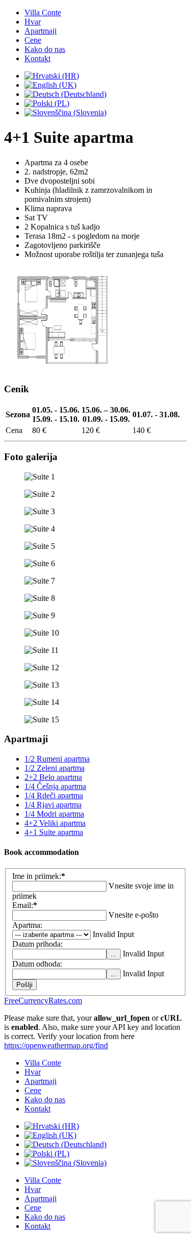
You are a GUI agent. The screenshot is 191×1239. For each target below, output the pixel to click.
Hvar (32, 21)
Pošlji (24, 985)
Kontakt (37, 58)
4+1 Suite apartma (53, 832)
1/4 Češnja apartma (55, 786)
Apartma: (27, 925)
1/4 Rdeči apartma (53, 795)
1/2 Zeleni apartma (54, 768)
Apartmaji (40, 31)
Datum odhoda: (37, 963)
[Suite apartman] (62, 369)
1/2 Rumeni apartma (57, 758)
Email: (24, 905)
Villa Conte (42, 12)
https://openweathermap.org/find (56, 1045)
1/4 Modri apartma (54, 814)
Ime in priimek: (38, 876)
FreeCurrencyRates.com (43, 1000)
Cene (32, 40)
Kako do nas (44, 49)
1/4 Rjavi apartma (52, 804)
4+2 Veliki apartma (55, 823)
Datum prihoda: (37, 944)
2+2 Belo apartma (53, 777)
